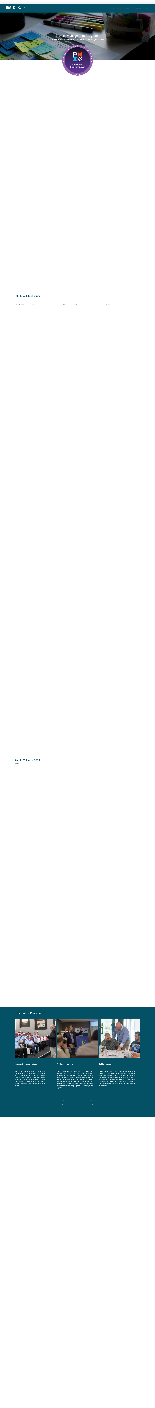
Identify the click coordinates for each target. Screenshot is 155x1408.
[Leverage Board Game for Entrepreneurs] (120, 302)
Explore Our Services (77, 1103)
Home (112, 8)
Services (119, 8)
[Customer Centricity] (78, 302)
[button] (137, 299)
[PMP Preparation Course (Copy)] (36, 302)
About (147, 8)
